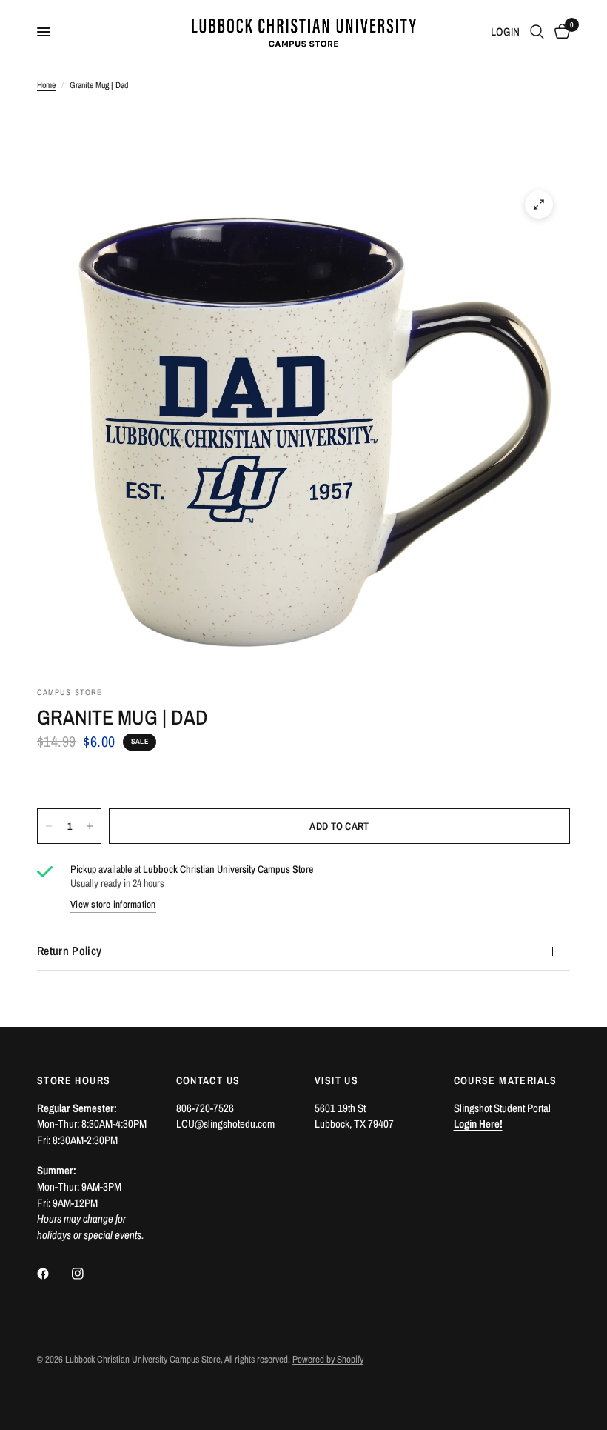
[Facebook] (53, 1273)
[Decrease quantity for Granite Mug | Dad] (49, 826)
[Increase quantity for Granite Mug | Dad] (89, 826)
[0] (559, 32)
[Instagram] (88, 1273)
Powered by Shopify (327, 1359)
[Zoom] (539, 204)
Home (46, 85)
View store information (113, 904)
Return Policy (69, 950)
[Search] (537, 32)
